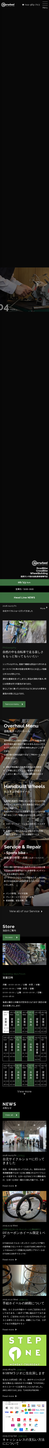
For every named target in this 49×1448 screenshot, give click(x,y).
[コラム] (21, 1155)
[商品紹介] (36, 1229)
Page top (40, 1444)
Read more (8, 1186)
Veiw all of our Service (24, 911)
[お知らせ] (7, 1229)
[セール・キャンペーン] (21, 1229)
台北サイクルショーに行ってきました (18, 610)
